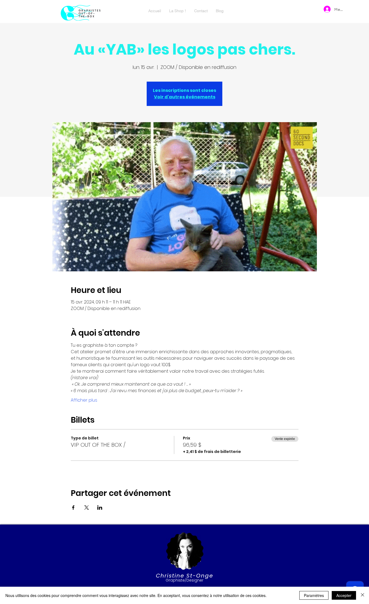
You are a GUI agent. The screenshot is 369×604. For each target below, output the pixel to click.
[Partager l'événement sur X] (86, 507)
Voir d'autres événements (184, 97)
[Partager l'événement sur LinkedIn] (99, 507)
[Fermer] (362, 595)
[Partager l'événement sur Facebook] (73, 507)
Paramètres (314, 595)
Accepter (343, 595)
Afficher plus (84, 400)
